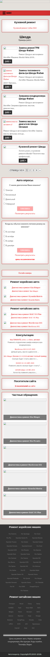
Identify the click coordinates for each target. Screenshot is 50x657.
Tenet (20, 611)
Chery (30, 603)
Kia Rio (8, 538)
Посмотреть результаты (25, 213)
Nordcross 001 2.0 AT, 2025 (25, 349)
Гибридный (10, 204)
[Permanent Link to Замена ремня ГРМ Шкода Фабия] (10, 51)
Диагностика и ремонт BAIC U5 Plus (25, 318)
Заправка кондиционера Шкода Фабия (32, 97)
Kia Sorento (12, 533)
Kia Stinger (38, 578)
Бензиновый (11, 195)
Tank (19, 607)
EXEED (10, 607)
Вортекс (20, 615)
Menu (9, 13)
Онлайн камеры (25, 273)
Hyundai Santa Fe (21, 538)
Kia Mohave (36, 566)
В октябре (10, 236)
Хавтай (16, 628)
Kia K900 (22, 586)
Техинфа (22, 644)
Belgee (11, 611)
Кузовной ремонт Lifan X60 (25, 28)
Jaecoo (10, 615)
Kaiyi (29, 615)
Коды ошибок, (36, 642)
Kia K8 (12, 586)
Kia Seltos (12, 570)
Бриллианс (36, 624)
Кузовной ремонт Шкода (32, 146)
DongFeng (20, 620)
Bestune (10, 620)
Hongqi (38, 615)
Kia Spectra (37, 550)
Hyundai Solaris (38, 542)
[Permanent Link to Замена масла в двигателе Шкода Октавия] (10, 124)
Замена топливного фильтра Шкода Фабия (31, 72)
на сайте (25, 386)
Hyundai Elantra (37, 538)
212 (33, 628)
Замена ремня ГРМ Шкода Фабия (29, 49)
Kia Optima (38, 554)
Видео (29, 644)
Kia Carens (24, 558)
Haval (21, 603)
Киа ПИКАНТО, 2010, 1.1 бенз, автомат (25, 340)
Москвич (29, 611)
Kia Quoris (26, 578)
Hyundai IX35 (12, 550)
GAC (38, 607)
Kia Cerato (24, 542)
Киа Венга (11, 562)
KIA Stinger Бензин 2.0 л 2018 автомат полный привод (25, 356)
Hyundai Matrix (34, 570)
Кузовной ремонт (25, 22)
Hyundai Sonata (12, 546)
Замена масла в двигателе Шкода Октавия (28, 124)
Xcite (40, 620)
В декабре (10, 245)
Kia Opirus (12, 566)
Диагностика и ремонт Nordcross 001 (25, 326)
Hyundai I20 (37, 562)
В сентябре (10, 232)
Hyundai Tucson (11, 542)
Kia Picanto (25, 550)
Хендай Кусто (34, 586)
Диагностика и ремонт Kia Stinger (25, 291)
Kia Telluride (39, 582)
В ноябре (9, 241)
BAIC (38, 611)
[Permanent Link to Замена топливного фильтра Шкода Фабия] (10, 75)
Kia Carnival (12, 558)
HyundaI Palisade (12, 578)
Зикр (25, 628)
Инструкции (25, 642)
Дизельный (10, 199)
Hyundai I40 (24, 566)
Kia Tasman (24, 590)
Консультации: (25, 335)
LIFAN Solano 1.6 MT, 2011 (25, 370)
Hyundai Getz (11, 554)
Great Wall (29, 607)
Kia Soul (39, 546)
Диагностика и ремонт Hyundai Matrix (25, 300)
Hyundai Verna (33, 574)
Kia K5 (23, 570)
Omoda (31, 620)
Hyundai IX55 (24, 562)
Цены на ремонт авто (18, 639)
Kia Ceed (37, 533)
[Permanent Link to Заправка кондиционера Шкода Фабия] (10, 99)
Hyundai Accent (27, 546)
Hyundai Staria (26, 582)
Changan (12, 603)
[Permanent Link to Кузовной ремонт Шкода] (10, 153)
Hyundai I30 (36, 558)
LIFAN (11, 624)
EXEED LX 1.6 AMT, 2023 (25, 363)
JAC (26, 624)
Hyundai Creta (25, 554)
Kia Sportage (25, 533)
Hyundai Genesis (11, 582)
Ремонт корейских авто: (25, 282)
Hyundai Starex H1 (17, 574)
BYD (18, 624)
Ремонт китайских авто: (25, 308)
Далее (8, 61)
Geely (38, 603)
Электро (9, 190)
